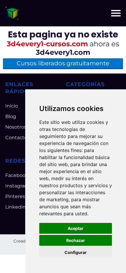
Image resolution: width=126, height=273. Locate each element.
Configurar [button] (75, 252)
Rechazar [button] (75, 240)
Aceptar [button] (76, 228)
